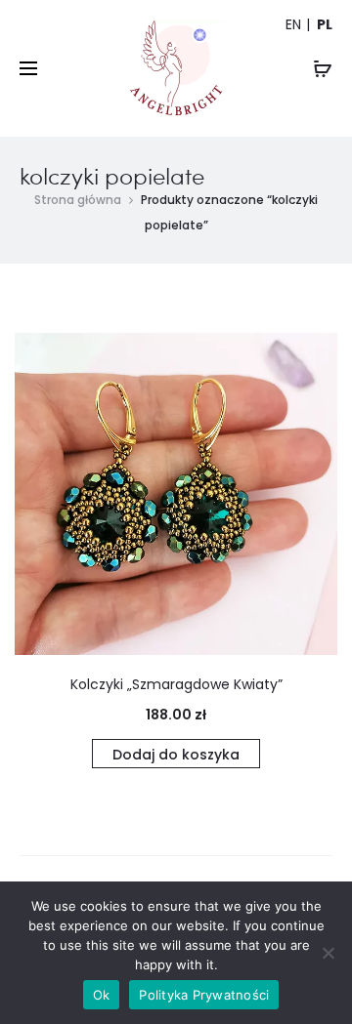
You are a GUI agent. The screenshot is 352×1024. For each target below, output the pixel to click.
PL (324, 24)
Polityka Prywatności (204, 995)
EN (293, 24)
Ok (101, 995)
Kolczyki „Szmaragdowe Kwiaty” (176, 684)
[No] (327, 953)
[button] (176, 753)
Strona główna (77, 199)
